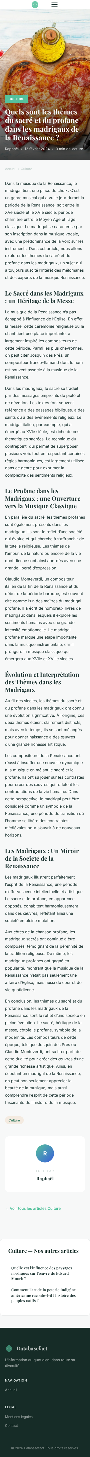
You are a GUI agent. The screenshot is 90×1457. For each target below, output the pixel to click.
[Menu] (55, 5)
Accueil (10, 169)
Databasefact (31, 1348)
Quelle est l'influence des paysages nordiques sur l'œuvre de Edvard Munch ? (41, 1273)
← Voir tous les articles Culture (33, 1208)
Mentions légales (18, 1416)
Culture (16, 99)
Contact (11, 1425)
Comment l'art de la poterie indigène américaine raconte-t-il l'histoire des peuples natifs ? (43, 1295)
